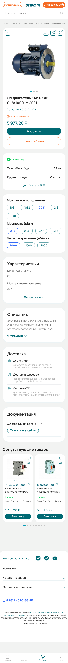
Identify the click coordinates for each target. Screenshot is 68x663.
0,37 (41, 231)
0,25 (27, 231)
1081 (12, 207)
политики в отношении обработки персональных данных (32, 614)
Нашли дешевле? (20, 116)
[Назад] (7, 33)
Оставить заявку (12, 4)
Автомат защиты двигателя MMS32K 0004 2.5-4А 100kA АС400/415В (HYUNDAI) (48, 490)
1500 (29, 245)
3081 (13, 216)
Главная (6, 23)
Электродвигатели (32, 23)
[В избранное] (29, 459)
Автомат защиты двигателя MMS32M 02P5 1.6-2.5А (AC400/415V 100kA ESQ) (17, 490)
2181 (56, 207)
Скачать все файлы (23, 430)
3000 (43, 245)
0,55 (55, 231)
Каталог (16, 23)
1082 (27, 207)
